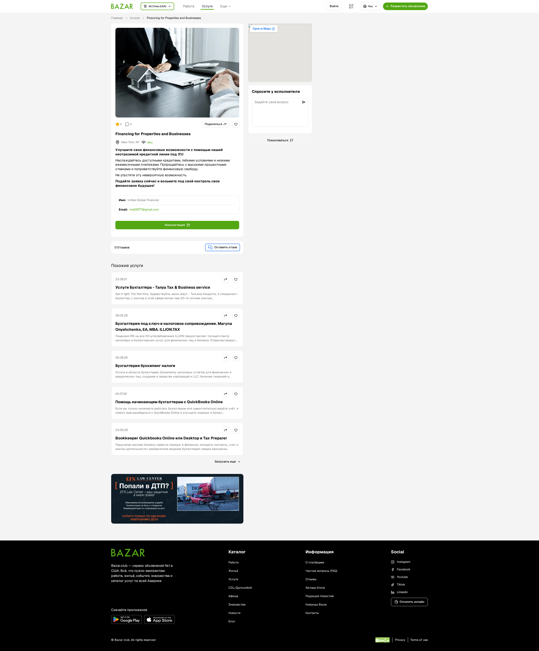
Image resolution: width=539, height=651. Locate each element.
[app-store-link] (159, 619)
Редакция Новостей (320, 596)
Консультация (175, 225)
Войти (334, 6)
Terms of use (419, 640)
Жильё (233, 571)
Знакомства (236, 604)
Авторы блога (315, 588)
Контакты (312, 613)
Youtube (402, 577)
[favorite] (235, 124)
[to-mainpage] (128, 552)
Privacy (400, 640)
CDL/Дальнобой (240, 588)
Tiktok (401, 584)
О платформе (315, 562)
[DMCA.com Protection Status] (382, 640)
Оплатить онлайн (412, 602)
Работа (188, 6)
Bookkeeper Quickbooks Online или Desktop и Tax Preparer (171, 438)
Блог (231, 621)
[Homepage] (122, 6)
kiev (150, 142)
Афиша (233, 596)
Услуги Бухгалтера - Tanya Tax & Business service (162, 287)
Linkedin (402, 592)
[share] (225, 279)
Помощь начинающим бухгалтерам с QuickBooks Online (169, 401)
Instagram (403, 562)
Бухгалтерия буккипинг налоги (145, 365)
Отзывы (311, 579)
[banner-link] (177, 499)
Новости (234, 613)
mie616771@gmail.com (144, 209)
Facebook (403, 569)
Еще (223, 6)
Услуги (207, 6)
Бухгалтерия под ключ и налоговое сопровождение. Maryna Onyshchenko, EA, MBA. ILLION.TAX (173, 326)
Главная (117, 18)
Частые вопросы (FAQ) (321, 571)
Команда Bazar (316, 604)
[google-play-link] (126, 619)
